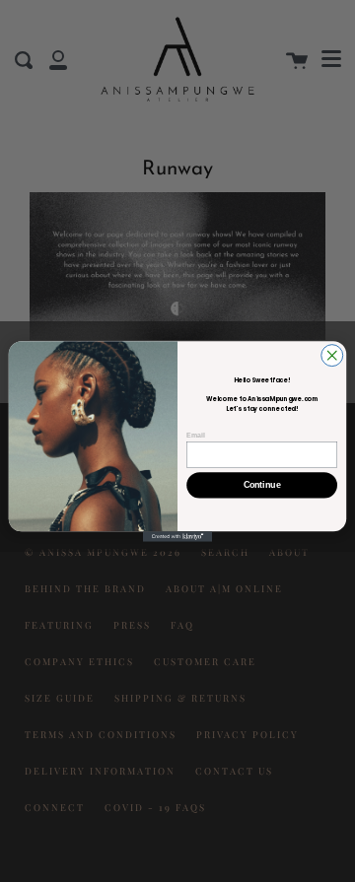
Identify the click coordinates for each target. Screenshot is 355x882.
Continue (262, 485)
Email (195, 434)
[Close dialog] (332, 355)
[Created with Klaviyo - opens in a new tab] (177, 536)
